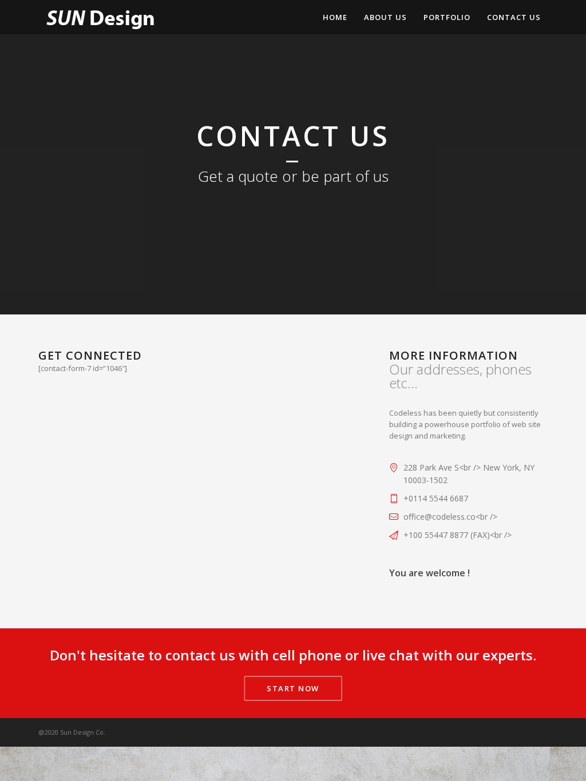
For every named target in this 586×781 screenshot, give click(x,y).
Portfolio (446, 17)
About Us (385, 17)
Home (335, 17)
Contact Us (514, 17)
